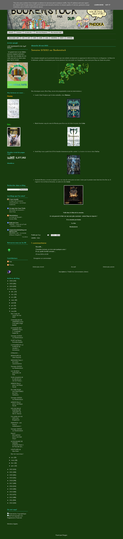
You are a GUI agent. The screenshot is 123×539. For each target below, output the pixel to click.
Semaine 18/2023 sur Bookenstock (17, 429)
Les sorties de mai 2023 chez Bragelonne (16, 418)
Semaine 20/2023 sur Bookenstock (17, 367)
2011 (11, 500)
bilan (38, 238)
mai (12, 311)
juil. (12, 305)
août (12, 303)
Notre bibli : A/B (14, 38)
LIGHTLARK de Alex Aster (16, 450)
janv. (12, 466)
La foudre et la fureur (84, 151)
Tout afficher (25, 236)
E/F (29, 38)
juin (12, 308)
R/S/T (61, 38)
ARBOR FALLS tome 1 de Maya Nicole (16, 403)
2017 (11, 483)
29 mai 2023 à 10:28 (42, 254)
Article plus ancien (108, 267)
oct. (12, 297)
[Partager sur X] (55, 235)
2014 (11, 492)
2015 (11, 489)
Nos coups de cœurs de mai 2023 (16, 315)
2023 (11, 289)
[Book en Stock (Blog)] (9, 252)
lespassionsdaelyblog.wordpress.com (18, 230)
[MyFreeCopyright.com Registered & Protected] (17, 518)
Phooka (11, 265)
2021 (11, 472)
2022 (11, 469)
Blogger (64, 535)
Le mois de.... (28, 32)
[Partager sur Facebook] (57, 235)
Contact (19, 32)
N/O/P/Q (54, 38)
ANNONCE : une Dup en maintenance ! (16, 424)
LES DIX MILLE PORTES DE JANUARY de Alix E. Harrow (16, 411)
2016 (11, 486)
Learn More (98, 5)
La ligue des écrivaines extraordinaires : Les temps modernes (17, 202)
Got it (107, 5)
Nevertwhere (13, 215)
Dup (10, 261)
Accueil (11, 32)
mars (13, 460)
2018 (11, 480)
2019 (11, 478)
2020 (11, 475)
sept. (13, 300)
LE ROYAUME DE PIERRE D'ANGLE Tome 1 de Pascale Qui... (17, 444)
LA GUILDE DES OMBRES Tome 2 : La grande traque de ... (16, 330)
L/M (47, 38)
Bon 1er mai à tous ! (17, 454)
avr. (12, 457)
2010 (11, 503)
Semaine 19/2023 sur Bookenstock (17, 398)
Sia (37, 247)
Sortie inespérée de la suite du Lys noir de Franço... (17, 378)
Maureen (95, 58)
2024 (11, 286)
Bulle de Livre (13, 222)
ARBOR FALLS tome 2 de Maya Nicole (16, 385)
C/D (23, 38)
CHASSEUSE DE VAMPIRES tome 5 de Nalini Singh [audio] (17, 322)
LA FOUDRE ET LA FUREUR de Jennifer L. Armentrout (17, 347)
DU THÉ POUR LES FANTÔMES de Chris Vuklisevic (17, 392)
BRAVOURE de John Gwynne (16, 356)
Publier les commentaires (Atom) (78, 272)
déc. (12, 291)
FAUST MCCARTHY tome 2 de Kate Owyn (16, 436)
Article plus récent (38, 267)
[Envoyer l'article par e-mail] (48, 235)
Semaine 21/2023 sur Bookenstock (17, 336)
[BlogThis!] (54, 235)
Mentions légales (12, 524)
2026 (11, 281)
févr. (12, 463)
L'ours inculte (13, 199)
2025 (11, 283)
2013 (11, 494)
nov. (12, 294)
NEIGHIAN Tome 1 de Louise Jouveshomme (17, 361)
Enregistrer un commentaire (42, 258)
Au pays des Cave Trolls (17, 208)
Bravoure (65, 123)
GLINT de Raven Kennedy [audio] (16, 341)
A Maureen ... (15, 353)
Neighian (45, 95)
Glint (41, 182)
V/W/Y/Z (69, 38)
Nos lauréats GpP (56, 32)
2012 (11, 497)
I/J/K (40, 38)
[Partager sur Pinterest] (59, 235)
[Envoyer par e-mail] (52, 235)
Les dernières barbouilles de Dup (16, 372)
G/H (34, 38)
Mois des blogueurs (41, 32)
